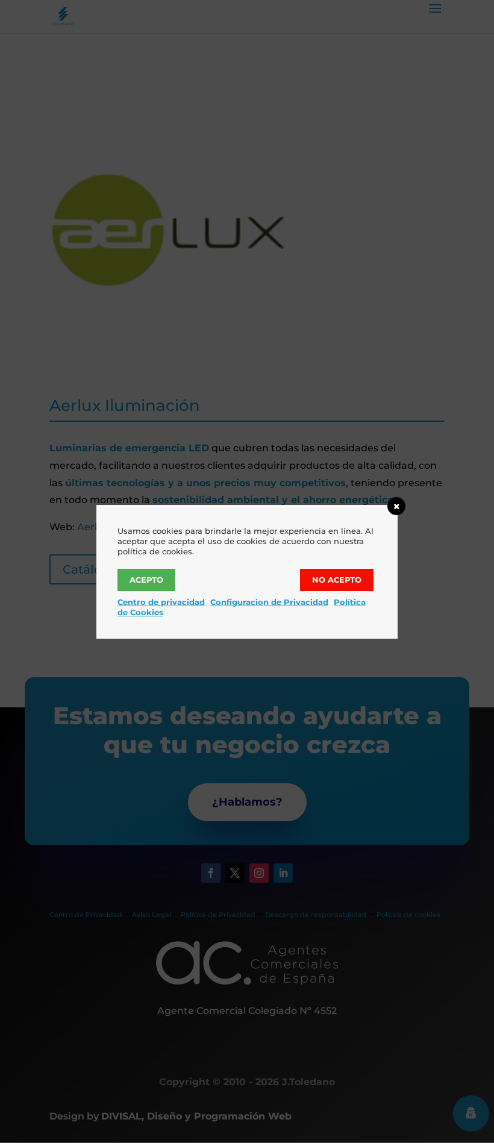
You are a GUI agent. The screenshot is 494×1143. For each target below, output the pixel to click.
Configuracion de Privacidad (269, 602)
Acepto (146, 579)
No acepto (336, 579)
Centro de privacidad (161, 602)
